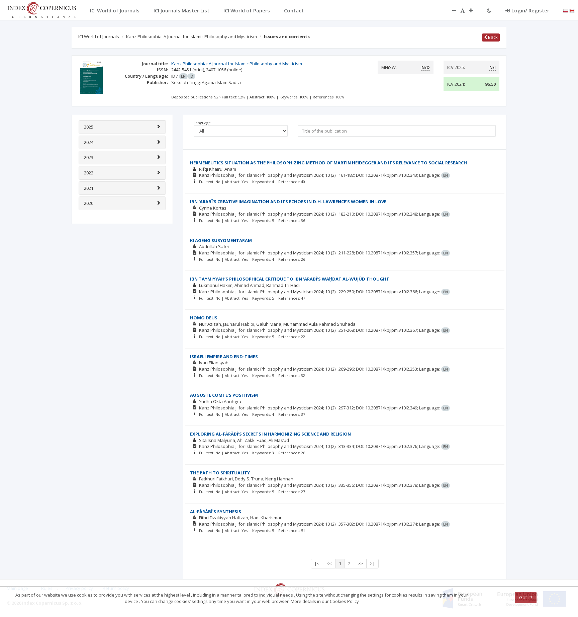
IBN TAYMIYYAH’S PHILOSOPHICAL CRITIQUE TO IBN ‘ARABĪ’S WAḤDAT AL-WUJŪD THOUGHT (289, 279)
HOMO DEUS (203, 318)
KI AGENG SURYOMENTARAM (221, 240)
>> (360, 563)
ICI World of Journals (98, 36)
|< (316, 563)
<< (329, 563)
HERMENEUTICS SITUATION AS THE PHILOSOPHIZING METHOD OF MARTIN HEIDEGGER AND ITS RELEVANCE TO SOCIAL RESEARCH (328, 163)
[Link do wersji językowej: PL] (565, 10)
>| (372, 563)
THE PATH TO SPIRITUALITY (220, 473)
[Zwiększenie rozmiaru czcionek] (474, 10)
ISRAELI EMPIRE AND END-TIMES (224, 357)
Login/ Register (530, 10)
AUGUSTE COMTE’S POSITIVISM (224, 395)
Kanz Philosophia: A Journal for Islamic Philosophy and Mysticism (191, 36)
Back (492, 37)
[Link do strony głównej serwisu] (41, 9)
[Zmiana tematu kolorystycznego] (489, 10)
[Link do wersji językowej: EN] (572, 10)
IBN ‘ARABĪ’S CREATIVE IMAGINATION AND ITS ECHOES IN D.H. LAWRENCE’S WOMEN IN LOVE (288, 202)
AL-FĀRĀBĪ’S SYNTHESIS (215, 512)
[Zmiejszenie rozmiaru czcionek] (451, 10)
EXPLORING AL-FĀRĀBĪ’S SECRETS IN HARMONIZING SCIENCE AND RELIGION (270, 434)
